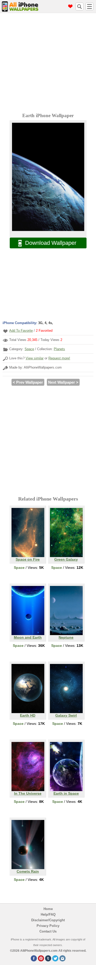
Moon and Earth (28, 637)
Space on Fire (28, 559)
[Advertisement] (48, 64)
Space (29, 349)
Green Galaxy (66, 559)
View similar (35, 358)
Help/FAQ (48, 914)
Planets (59, 349)
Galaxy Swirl (66, 715)
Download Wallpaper (50, 243)
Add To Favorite (21, 330)
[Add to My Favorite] (5, 331)
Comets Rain (28, 871)
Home (48, 909)
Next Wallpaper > (63, 382)
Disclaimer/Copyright (48, 920)
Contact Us (48, 931)
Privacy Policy (48, 926)
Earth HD (27, 715)
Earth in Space (66, 793)
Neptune (66, 637)
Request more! (59, 358)
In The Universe (27, 793)
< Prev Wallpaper (28, 382)
